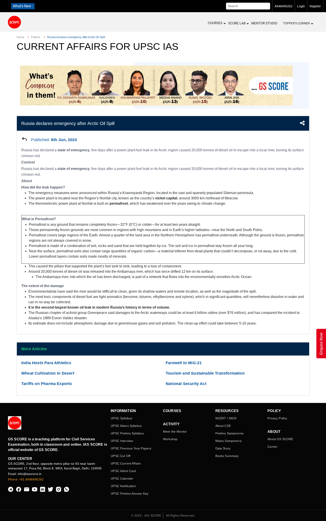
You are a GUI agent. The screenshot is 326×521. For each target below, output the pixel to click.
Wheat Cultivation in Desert (47, 373)
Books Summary (227, 456)
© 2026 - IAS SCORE (146, 515)
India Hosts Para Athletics (46, 363)
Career (272, 446)
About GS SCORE (280, 439)
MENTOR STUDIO (264, 23)
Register (315, 6)
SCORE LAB (236, 23)
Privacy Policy (277, 418)
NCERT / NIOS (226, 418)
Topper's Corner (296, 23)
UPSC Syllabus (121, 418)
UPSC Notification (123, 486)
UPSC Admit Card (123, 471)
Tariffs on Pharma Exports (46, 383)
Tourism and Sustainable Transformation (205, 373)
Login (301, 6)
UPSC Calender (122, 478)
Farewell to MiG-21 (184, 363)
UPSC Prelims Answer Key (129, 493)
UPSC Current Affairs (126, 463)
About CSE (223, 426)
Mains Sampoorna (228, 441)
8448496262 (284, 6)
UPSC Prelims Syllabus (127, 433)
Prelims (35, 37)
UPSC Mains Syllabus (126, 426)
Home (20, 37)
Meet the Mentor (175, 431)
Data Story (222, 448)
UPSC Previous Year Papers (131, 448)
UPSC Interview (122, 441)
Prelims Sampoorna (229, 433)
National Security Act (186, 383)
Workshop (170, 439)
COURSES (215, 23)
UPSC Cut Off (120, 456)
